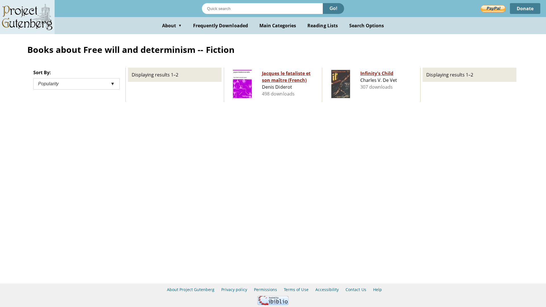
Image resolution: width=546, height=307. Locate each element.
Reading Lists (322, 25)
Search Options (366, 25)
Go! (333, 8)
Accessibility (327, 289)
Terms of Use (296, 289)
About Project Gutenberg (190, 289)
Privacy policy (234, 289)
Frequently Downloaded (220, 25)
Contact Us (356, 289)
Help (377, 289)
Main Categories (277, 25)
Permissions (265, 289)
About (172, 25)
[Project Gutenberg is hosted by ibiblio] (273, 303)
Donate (525, 8)
